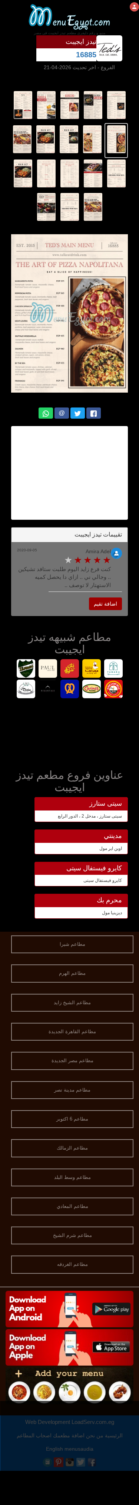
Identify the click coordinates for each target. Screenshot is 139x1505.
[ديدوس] (26, 690)
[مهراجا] (91, 669)
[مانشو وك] (113, 690)
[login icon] (134, 7)
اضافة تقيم (105, 604)
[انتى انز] (69, 690)
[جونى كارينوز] (91, 690)
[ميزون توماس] (26, 669)
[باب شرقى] (69, 669)
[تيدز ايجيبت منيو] (116, 105)
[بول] (47, 669)
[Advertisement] (69, 732)
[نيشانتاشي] (47, 690)
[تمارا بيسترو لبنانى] (113, 669)
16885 (86, 55)
